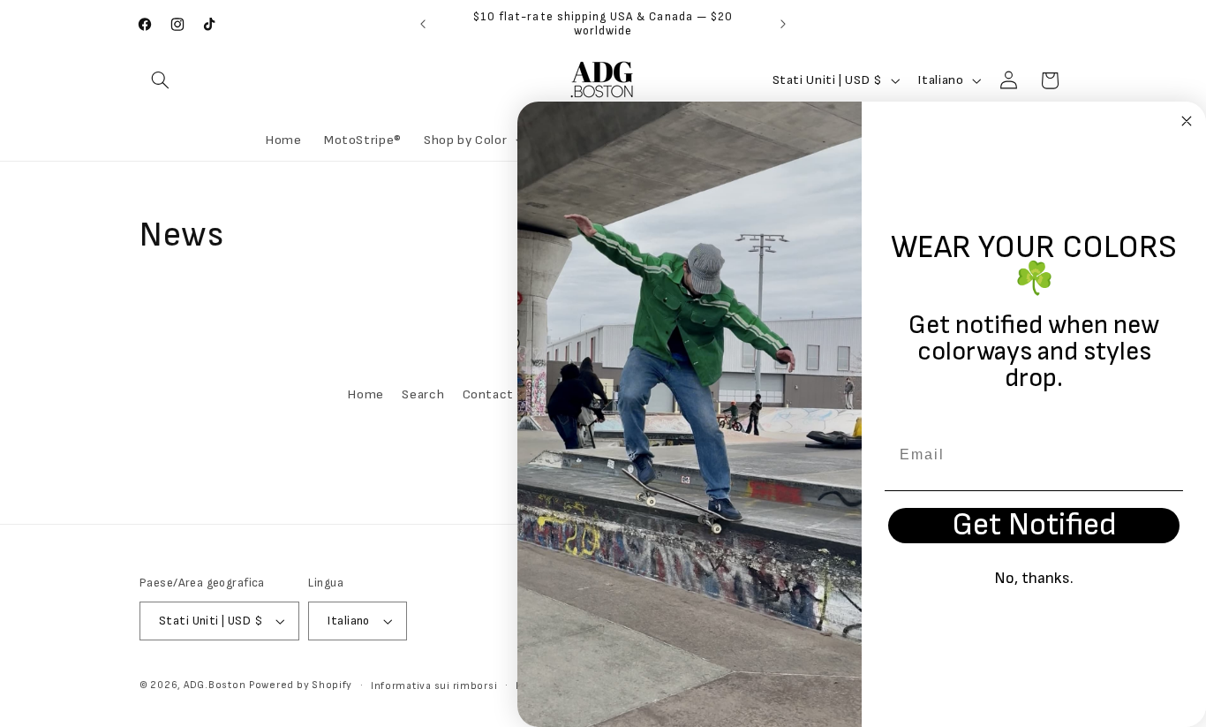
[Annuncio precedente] (422, 24)
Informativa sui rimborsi (434, 686)
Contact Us (497, 395)
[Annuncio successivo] (783, 24)
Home (366, 395)
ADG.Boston (214, 685)
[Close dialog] (1186, 121)
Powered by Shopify (300, 685)
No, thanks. (1034, 578)
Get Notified (1034, 525)
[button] (159, 80)
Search (423, 395)
